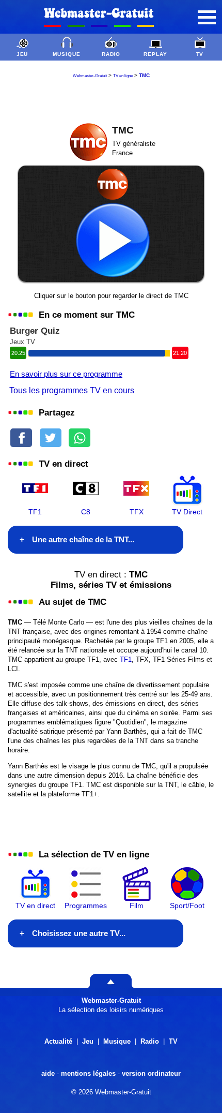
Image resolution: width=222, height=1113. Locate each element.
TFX (137, 512)
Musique (117, 1041)
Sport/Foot (187, 905)
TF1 (35, 512)
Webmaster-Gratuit (90, 75)
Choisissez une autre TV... (78, 933)
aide (48, 1073)
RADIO (111, 54)
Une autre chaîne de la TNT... (83, 539)
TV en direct (35, 905)
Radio (149, 1041)
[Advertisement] (111, 99)
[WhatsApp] (79, 436)
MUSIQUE (67, 54)
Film (137, 905)
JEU (22, 54)
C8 (85, 512)
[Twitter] (50, 436)
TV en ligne (123, 75)
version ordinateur (151, 1073)
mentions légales (88, 1073)
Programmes (86, 905)
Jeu (87, 1041)
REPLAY (155, 54)
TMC (144, 75)
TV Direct (187, 512)
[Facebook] (21, 436)
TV (200, 54)
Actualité (58, 1041)
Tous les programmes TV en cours (71, 390)
